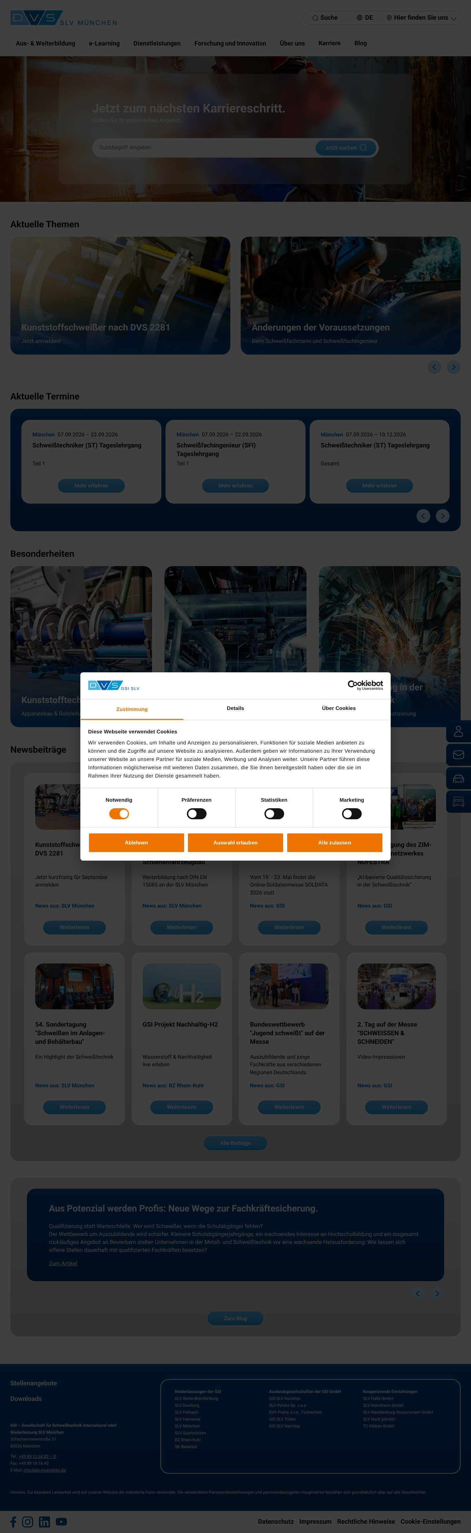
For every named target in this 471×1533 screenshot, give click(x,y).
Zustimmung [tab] (132, 709)
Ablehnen (136, 842)
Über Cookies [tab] (339, 708)
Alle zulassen (334, 842)
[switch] (197, 813)
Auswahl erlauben (235, 842)
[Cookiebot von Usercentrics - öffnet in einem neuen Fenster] (353, 685)
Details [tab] (235, 708)
